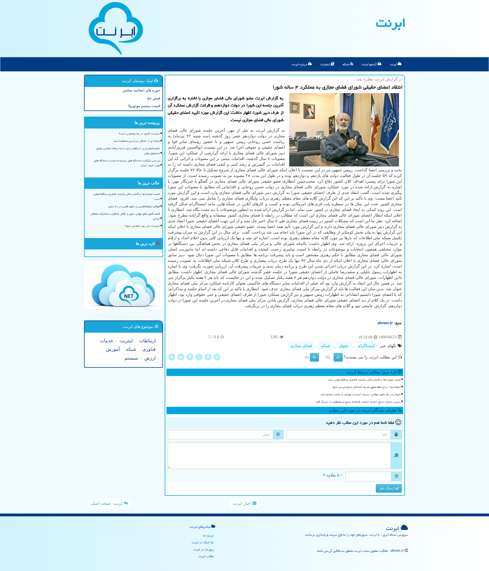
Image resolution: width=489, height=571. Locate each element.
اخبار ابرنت (242, 503)
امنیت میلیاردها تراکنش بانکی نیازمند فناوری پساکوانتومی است (364, 379)
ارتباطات (147, 340)
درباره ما (208, 535)
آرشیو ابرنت (370, 64)
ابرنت (391, 22)
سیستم (131, 358)
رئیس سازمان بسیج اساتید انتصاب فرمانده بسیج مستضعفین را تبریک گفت (358, 402)
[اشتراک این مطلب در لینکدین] (181, 356)
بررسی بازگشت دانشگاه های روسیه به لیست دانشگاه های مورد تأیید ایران (127, 163)
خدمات (106, 340)
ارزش (150, 358)
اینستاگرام (366, 346)
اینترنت (325, 64)
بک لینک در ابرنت (203, 542)
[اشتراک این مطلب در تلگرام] (217, 356)
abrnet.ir (385, 323)
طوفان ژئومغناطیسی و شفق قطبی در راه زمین (134, 206)
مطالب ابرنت (206, 556)
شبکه (346, 64)
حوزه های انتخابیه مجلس (141, 90)
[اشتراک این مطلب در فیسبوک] (208, 356)
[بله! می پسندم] (338, 357)
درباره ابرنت (300, 64)
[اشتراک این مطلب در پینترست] (190, 356)
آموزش (113, 349)
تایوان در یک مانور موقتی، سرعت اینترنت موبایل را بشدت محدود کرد (360, 394)
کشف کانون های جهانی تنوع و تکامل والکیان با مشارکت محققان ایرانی (125, 216)
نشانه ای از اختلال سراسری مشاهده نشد (136, 141)
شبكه (325, 346)
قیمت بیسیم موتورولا (144, 106)
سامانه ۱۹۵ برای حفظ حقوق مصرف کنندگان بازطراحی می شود (366, 387)
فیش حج (153, 98)
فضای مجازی (301, 346)
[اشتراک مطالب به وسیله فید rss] (172, 356)
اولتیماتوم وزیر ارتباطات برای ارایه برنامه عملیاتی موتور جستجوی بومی (128, 151)
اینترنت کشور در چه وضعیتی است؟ (139, 133)
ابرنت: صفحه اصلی (107, 503)
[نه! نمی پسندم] (314, 357)
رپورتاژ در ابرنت (203, 549)
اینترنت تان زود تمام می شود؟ (142, 226)
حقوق (344, 346)
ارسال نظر (387, 488)
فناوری (149, 349)
